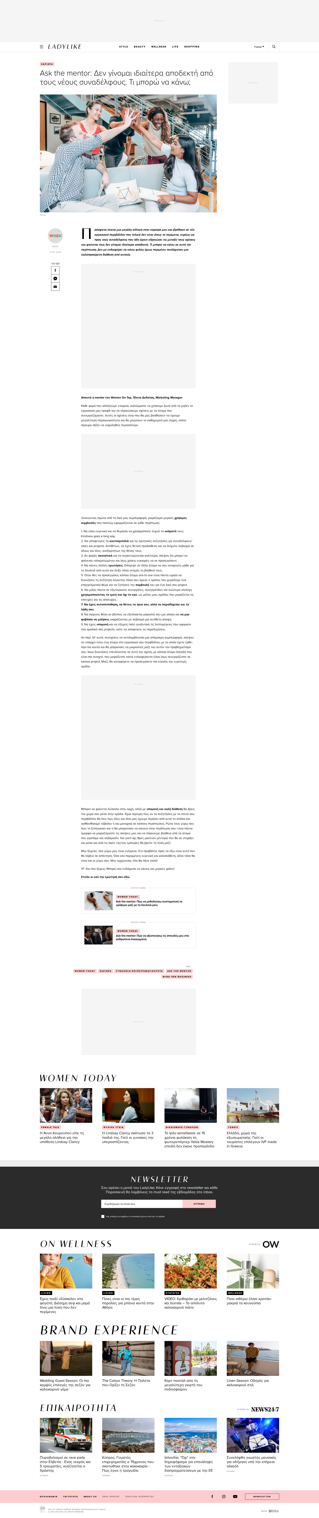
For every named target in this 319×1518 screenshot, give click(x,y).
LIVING (46, 1293)
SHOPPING (192, 46)
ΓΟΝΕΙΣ (233, 1127)
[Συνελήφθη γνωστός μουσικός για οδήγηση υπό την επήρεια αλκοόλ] (253, 1435)
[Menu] (41, 47)
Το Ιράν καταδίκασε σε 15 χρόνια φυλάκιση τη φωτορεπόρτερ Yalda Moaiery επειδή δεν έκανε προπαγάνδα (189, 1139)
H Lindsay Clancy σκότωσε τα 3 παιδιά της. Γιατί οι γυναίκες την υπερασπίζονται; (128, 1137)
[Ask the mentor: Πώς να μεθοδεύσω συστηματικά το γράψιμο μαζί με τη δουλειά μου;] (98, 901)
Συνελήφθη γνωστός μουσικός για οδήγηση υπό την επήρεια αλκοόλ (251, 1462)
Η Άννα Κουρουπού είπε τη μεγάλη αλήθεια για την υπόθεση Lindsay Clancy (62, 1137)
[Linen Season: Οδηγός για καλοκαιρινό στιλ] (253, 1358)
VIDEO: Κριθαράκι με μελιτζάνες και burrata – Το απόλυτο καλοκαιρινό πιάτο (190, 1303)
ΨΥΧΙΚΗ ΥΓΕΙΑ (114, 1127)
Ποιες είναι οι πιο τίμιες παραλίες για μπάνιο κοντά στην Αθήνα (128, 1303)
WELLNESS (158, 46)
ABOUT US (90, 1496)
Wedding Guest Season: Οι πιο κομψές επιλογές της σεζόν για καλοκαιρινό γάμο (65, 1385)
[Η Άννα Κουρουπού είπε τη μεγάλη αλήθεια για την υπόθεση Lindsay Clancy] (66, 1105)
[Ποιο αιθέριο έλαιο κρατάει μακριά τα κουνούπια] (253, 1271)
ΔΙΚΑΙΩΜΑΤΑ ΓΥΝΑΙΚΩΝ (182, 1127)
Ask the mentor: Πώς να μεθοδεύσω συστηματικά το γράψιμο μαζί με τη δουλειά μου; (149, 903)
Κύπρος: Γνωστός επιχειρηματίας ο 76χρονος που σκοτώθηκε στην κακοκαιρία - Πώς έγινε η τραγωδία (128, 1464)
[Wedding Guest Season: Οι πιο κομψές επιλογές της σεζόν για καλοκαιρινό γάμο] (66, 1358)
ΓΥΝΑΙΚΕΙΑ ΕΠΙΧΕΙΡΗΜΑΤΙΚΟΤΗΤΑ (139, 971)
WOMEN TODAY (128, 896)
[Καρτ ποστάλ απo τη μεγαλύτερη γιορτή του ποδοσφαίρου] (190, 1358)
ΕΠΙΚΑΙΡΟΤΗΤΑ (78, 1408)
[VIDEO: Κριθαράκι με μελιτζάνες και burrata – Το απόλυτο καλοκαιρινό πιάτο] (190, 1271)
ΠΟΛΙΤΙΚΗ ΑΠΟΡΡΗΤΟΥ (139, 1496)
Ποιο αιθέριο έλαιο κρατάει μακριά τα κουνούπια (249, 1300)
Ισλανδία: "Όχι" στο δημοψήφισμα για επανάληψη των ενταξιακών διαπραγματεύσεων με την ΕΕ (188, 1464)
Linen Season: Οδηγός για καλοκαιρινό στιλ (248, 1382)
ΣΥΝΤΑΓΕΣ (173, 1293)
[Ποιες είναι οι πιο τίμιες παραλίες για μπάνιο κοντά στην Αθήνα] (128, 1271)
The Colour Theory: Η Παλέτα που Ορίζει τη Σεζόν (126, 1382)
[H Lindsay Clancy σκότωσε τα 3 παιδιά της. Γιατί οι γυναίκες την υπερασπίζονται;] (128, 1105)
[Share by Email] (55, 286)
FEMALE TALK (50, 1127)
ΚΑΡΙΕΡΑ (47, 64)
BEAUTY (140, 46)
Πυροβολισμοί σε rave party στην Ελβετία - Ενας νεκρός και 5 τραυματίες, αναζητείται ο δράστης (65, 1464)
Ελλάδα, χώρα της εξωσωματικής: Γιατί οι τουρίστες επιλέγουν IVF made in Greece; (252, 1139)
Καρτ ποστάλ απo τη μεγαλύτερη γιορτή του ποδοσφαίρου (183, 1385)
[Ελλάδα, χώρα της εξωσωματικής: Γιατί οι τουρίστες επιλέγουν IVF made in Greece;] (253, 1105)
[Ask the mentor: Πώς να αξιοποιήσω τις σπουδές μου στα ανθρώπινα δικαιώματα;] (98, 935)
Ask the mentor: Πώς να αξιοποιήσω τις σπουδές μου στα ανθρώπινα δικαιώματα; (152, 937)
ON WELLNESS (76, 1244)
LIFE (175, 46)
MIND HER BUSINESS (177, 976)
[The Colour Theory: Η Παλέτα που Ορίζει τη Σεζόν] (128, 1358)
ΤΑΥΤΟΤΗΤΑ (70, 1496)
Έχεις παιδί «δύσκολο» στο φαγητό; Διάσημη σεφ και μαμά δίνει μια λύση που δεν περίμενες (65, 1305)
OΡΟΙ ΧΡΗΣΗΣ (111, 1496)
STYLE (123, 46)
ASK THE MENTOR (179, 971)
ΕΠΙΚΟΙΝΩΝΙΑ (48, 1496)
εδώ (126, 877)
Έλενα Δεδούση (143, 397)
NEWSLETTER (262, 1496)
